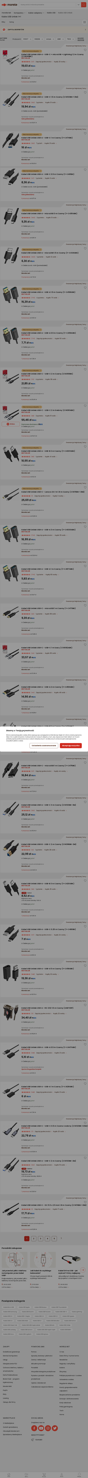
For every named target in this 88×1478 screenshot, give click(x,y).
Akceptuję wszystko (71, 745)
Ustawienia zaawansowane (44, 745)
